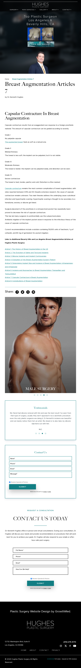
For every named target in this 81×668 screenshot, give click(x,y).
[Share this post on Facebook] (17, 292)
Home (7, 79)
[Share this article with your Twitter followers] (22, 292)
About (54, 9)
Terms (49, 491)
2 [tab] (37, 395)
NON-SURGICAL (41, 389)
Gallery (43, 9)
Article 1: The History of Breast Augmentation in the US (26, 249)
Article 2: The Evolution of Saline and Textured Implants (26, 253)
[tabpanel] (40, 345)
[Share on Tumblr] (28, 292)
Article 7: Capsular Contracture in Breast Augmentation (26, 277)
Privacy (45, 491)
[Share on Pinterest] (33, 292)
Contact (66, 9)
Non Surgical (28, 9)
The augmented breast (14, 142)
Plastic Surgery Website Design (30, 611)
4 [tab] (43, 395)
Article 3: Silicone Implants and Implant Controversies (25, 256)
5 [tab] (47, 395)
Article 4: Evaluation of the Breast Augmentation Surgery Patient (30, 260)
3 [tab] (40, 395)
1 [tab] (34, 395)
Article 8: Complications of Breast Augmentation (23, 281)
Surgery (13, 9)
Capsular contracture (13, 188)
